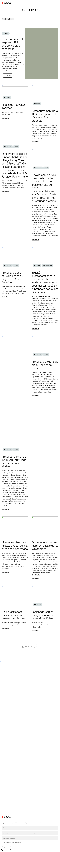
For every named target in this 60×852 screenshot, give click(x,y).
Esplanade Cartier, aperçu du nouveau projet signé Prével (43, 615)
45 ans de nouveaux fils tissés (13, 106)
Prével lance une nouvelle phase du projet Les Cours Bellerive (12, 277)
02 (26, 646)
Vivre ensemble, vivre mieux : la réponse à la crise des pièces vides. (15, 546)
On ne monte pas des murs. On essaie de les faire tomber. (45, 546)
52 (31, 646)
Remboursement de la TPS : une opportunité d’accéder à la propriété (45, 115)
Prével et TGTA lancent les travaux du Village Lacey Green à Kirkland (15, 461)
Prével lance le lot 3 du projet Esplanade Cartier (45, 365)
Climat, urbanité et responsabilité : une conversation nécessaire (12, 44)
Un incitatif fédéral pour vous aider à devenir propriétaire (13, 615)
